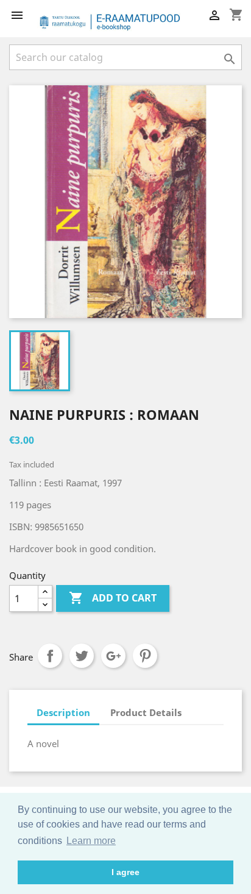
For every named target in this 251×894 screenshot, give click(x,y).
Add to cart (113, 598)
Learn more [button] (91, 840)
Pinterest (145, 656)
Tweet (81, 656)
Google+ (113, 656)
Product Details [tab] (146, 712)
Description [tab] (63, 712)
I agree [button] (125, 872)
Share (50, 656)
